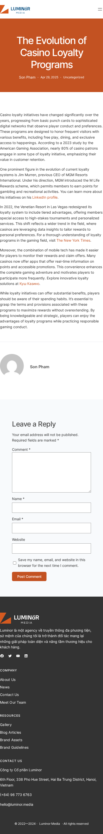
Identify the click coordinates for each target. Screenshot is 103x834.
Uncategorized (73, 77)
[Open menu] (100, 9)
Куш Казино (29, 283)
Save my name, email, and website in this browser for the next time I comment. (51, 562)
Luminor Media (49, 823)
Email (17, 519)
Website (18, 539)
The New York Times (73, 240)
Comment (21, 449)
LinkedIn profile (45, 197)
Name (18, 499)
